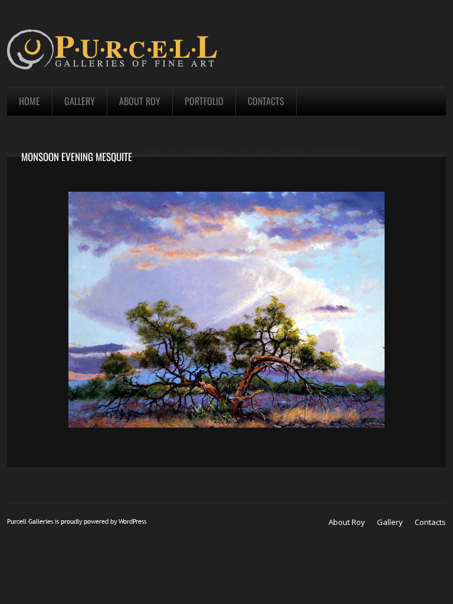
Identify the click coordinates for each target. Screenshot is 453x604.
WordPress (132, 521)
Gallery (390, 522)
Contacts (430, 522)
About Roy (347, 522)
